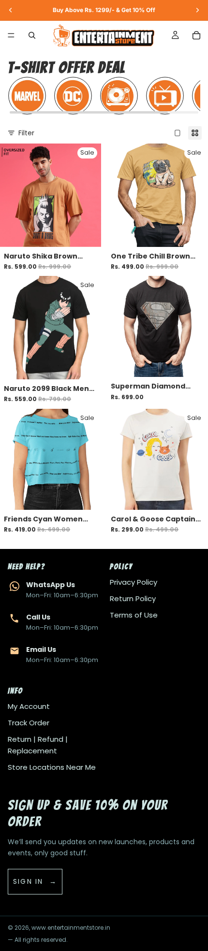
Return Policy (133, 598)
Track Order (28, 723)
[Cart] (196, 35)
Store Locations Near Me (52, 767)
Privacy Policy (133, 582)
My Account (29, 706)
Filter (26, 133)
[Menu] (11, 35)
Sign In (28, 881)
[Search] (32, 35)
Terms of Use (134, 615)
